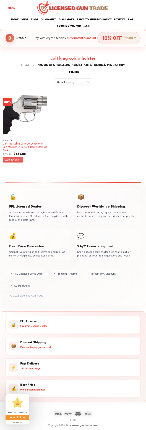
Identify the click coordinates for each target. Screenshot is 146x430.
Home (15, 19)
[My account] (135, 8)
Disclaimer (66, 19)
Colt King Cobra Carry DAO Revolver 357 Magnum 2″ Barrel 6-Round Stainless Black (25, 147)
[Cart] (141, 8)
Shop (24, 19)
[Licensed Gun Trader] (73, 8)
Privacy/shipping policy (94, 19)
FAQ (131, 19)
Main (87, 26)
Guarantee (48, 19)
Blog (34, 19)
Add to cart (13, 159)
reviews (120, 19)
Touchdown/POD (69, 26)
